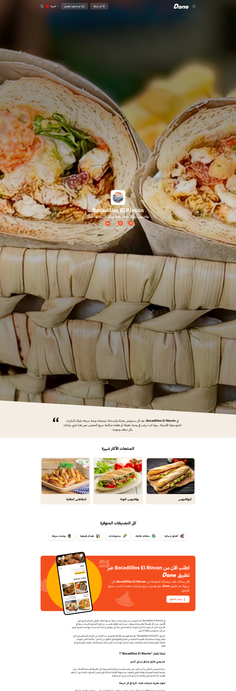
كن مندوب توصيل (72, 6)
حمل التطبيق (176, 599)
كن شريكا (97, 6)
